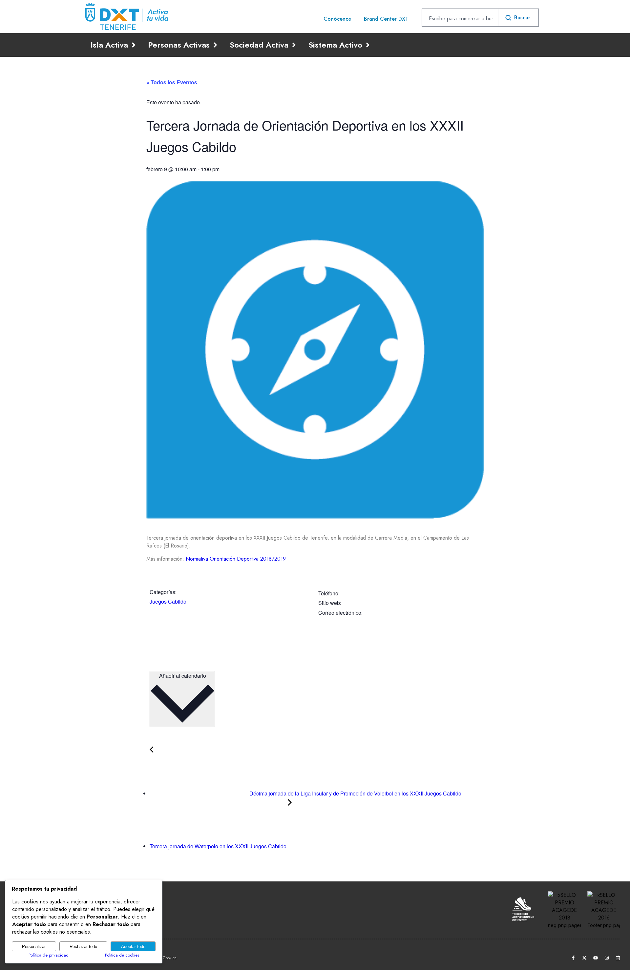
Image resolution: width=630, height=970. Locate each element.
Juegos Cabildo (168, 601)
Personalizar (34, 946)
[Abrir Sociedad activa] (294, 45)
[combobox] (460, 18)
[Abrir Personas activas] (215, 45)
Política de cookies (122, 955)
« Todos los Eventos (171, 82)
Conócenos (337, 19)
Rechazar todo (83, 946)
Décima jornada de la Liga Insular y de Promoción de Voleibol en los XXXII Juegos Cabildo (354, 793)
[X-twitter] (584, 958)
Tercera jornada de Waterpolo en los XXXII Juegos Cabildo (219, 846)
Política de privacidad (49, 955)
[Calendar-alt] (618, 958)
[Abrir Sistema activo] (368, 45)
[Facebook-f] (573, 958)
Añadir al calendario (182, 675)
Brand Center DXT (386, 19)
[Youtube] (595, 958)
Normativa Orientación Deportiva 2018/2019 (236, 559)
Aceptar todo (133, 946)
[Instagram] (606, 958)
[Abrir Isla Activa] (133, 45)
